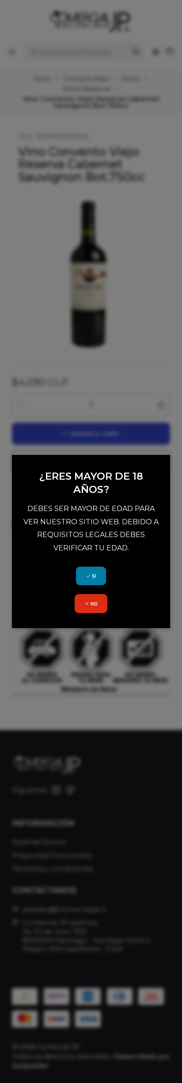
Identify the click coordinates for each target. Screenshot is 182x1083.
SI (93, 576)
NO (93, 603)
